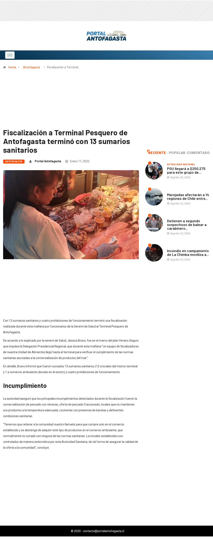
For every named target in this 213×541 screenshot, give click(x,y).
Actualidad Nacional (181, 164)
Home (12, 67)
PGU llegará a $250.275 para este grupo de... (186, 170)
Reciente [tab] (157, 153)
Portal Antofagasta (48, 161)
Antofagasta (31, 67)
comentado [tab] (198, 153)
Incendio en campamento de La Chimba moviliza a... (188, 252)
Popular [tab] (177, 153)
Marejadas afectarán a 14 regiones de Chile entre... (188, 196)
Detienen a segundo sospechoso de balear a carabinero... (187, 225)
